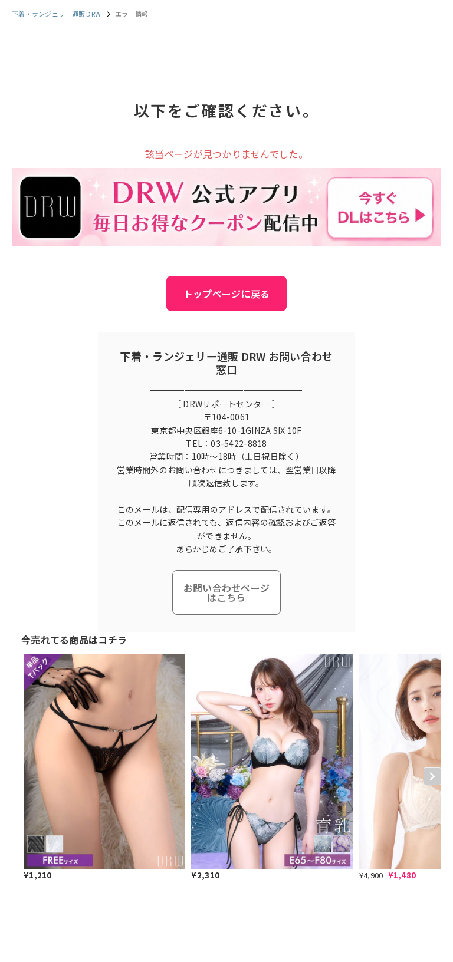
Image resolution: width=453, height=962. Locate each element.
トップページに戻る (226, 293)
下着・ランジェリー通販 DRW (56, 13)
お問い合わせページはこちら (226, 592)
